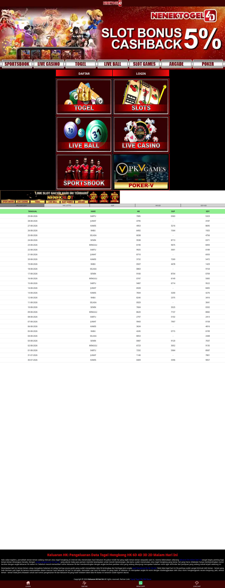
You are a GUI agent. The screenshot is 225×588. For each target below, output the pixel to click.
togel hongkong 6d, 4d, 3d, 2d (144, 568)
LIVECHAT (197, 586)
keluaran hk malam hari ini (190, 560)
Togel (132, 579)
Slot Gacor (147, 579)
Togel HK (138, 579)
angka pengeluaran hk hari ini (48, 562)
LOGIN (141, 74)
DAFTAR (84, 74)
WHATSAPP (140, 586)
